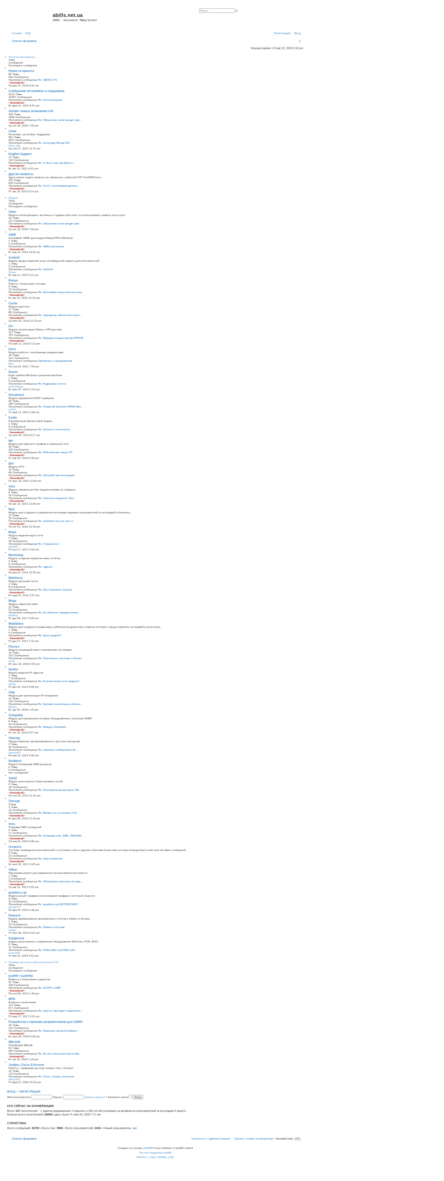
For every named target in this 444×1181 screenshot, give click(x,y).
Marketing (15, 555)
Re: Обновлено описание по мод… (60, 881)
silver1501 (14, 1079)
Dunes (13, 372)
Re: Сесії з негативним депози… (59, 185)
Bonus (13, 280)
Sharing (14, 738)
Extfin (12, 418)
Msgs (12, 601)
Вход (11, 1091)
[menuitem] (27, 33)
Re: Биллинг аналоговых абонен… (60, 704)
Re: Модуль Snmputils (52, 726)
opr (134, 1128)
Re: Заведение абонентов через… (60, 315)
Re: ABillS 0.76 (47, 79)
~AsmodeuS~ (16, 82)
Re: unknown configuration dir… (58, 749)
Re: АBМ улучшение (51, 246)
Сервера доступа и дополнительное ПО (33, 962)
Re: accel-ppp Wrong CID (53, 142)
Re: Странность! (48, 543)
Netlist (13, 669)
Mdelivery (15, 578)
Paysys (14, 646)
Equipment (16, 938)
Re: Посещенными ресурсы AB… (59, 789)
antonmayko (15, 386)
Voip (11, 692)
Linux (12, 131)
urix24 (12, 409)
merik (11, 661)
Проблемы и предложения (55, 360)
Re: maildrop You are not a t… (57, 521)
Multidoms (16, 623)
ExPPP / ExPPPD (20, 976)
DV (10, 326)
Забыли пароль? (95, 1097)
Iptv (11, 463)
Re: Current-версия (50, 99)
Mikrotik (14, 1042)
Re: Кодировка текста (52, 383)
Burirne (12, 706)
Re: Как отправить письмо (55, 589)
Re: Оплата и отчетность (54, 429)
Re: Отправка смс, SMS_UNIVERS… (61, 835)
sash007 (13, 546)
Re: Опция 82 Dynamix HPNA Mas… (61, 406)
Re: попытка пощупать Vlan (56, 498)
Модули (13, 197)
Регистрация (30, 1091)
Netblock (15, 761)
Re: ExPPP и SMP (49, 987)
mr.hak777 (14, 907)
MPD (11, 999)
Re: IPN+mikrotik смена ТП (55, 452)
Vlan (11, 486)
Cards (12, 303)
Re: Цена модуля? (49, 635)
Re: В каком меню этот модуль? (58, 681)
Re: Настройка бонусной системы (60, 292)
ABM (12, 235)
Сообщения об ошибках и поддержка (36, 91)
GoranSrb (14, 952)
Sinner (12, 272)
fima (10, 363)
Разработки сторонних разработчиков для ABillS (45, 1022)
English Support (20, 154)
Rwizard (14, 915)
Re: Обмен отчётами (51, 927)
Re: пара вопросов (50, 858)
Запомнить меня (118, 1097)
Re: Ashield (45, 269)
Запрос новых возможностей (30, 111)
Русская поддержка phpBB (155, 1152)
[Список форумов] (30, 16)
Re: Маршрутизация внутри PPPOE (61, 338)
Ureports (15, 847)
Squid (12, 778)
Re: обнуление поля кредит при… (59, 223)
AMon (12, 869)
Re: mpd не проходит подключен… (60, 1010)
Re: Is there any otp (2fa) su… (56, 162)
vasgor (12, 930)
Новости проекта (21, 71)
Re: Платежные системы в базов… (61, 658)
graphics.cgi (17, 892)
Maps (12, 532)
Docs (12, 349)
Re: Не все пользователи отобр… (59, 1053)
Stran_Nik (14, 145)
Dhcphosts (16, 395)
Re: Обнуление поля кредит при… (60, 120)
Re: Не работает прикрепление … (59, 612)
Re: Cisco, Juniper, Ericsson (56, 1076)
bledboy (13, 615)
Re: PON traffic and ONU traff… (57, 950)
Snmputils (15, 715)
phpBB (147, 1148)
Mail (11, 509)
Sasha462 (14, 752)
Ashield (14, 257)
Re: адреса (45, 566)
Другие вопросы (20, 174)
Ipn (10, 440)
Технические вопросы (21, 57)
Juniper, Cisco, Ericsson (26, 1065)
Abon (12, 212)
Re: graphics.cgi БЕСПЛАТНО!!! (58, 904)
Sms (11, 824)
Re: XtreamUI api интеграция (56, 475)
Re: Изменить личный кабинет (57, 1030)
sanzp (12, 684)
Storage (14, 801)
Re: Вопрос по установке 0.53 (57, 812)
